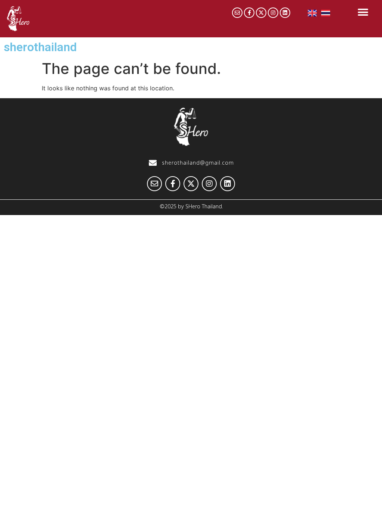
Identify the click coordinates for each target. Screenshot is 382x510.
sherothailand (40, 47)
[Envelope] (237, 12)
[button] (362, 12)
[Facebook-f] (249, 12)
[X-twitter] (261, 12)
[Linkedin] (285, 12)
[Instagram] (273, 12)
